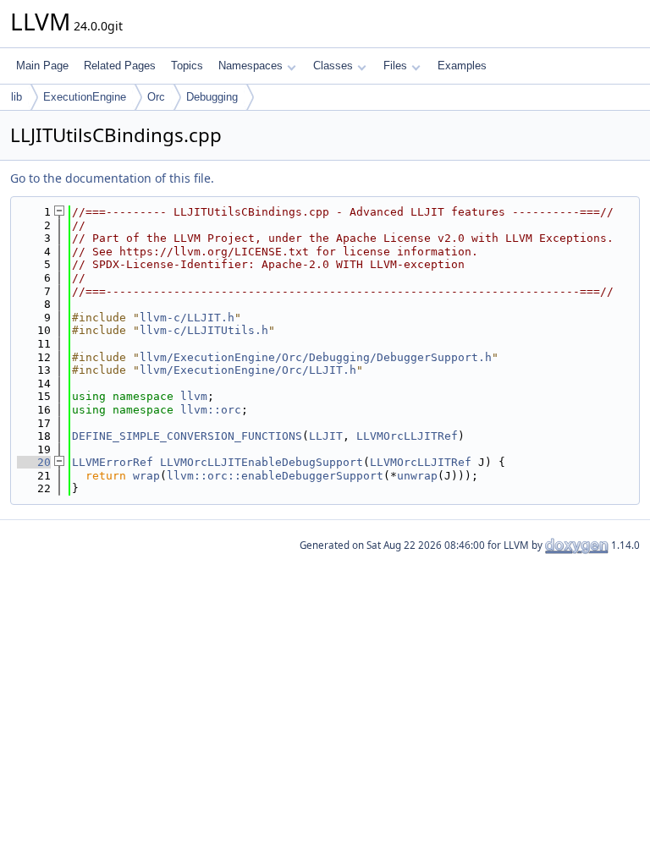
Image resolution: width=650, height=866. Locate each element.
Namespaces (250, 65)
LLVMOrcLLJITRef (407, 436)
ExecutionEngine (84, 96)
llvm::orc (210, 409)
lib (16, 96)
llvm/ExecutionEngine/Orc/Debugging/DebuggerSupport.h (316, 357)
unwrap (417, 475)
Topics (187, 65)
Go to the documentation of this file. (112, 178)
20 (34, 462)
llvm (193, 396)
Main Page (42, 65)
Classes (333, 65)
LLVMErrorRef (112, 462)
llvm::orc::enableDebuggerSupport (275, 475)
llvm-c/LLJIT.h (187, 317)
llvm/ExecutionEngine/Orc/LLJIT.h (248, 370)
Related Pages (120, 65)
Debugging (212, 96)
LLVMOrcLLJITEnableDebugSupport (261, 462)
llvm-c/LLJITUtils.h (204, 330)
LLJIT (326, 436)
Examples (462, 65)
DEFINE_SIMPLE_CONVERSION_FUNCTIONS (187, 436)
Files (395, 65)
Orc (156, 96)
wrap (146, 475)
